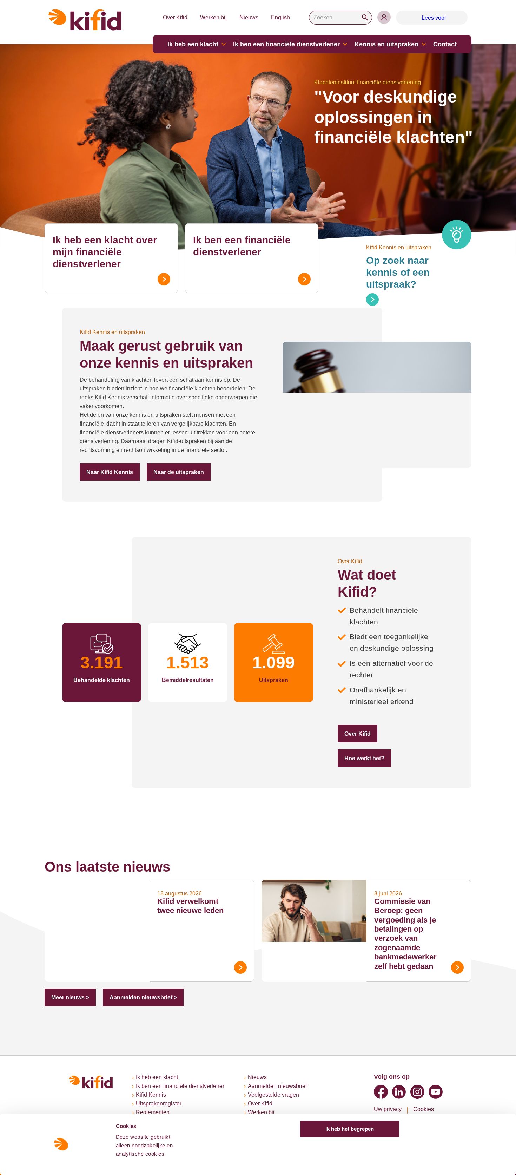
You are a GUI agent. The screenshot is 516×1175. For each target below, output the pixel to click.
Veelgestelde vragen (273, 1095)
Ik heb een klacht (192, 44)
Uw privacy (388, 1109)
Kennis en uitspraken (386, 44)
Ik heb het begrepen (349, 1129)
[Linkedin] (399, 1092)
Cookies (423, 1109)
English (280, 17)
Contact (445, 44)
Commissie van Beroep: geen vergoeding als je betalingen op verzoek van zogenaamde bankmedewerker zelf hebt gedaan (405, 934)
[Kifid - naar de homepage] (85, 19)
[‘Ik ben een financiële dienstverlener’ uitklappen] (345, 44)
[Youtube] (436, 1092)
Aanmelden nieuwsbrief (277, 1086)
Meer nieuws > (70, 997)
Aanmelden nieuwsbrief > (143, 997)
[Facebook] (381, 1092)
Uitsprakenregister (158, 1104)
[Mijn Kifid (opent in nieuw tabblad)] (384, 17)
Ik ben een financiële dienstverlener (286, 44)
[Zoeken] (365, 18)
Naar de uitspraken (178, 472)
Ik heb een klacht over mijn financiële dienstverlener (105, 252)
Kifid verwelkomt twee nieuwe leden (190, 906)
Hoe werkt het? (364, 758)
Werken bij (213, 17)
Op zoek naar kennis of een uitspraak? (398, 272)
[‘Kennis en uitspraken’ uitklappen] (424, 44)
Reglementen (153, 1112)
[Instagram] (417, 1092)
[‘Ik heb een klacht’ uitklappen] (223, 44)
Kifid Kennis (151, 1095)
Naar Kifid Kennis (109, 472)
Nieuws (248, 17)
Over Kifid (175, 17)
